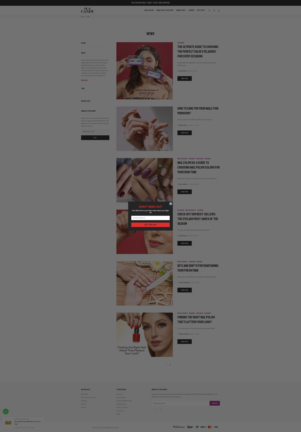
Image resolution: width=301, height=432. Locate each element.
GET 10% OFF (150, 225)
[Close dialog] (171, 204)
